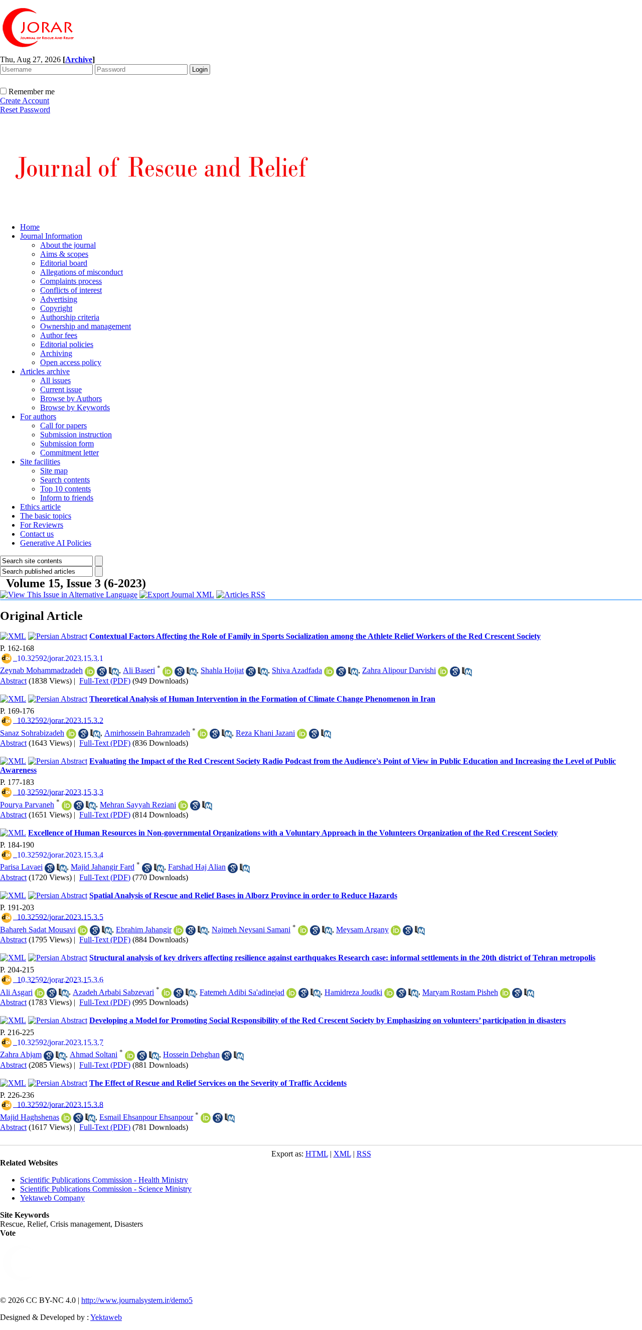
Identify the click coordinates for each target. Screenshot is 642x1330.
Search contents (65, 479)
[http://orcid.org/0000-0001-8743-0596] (167, 993)
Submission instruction (76, 434)
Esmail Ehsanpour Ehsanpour (146, 1117)
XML (342, 1153)
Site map (54, 470)
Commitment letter (69, 452)
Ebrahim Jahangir (144, 929)
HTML (316, 1153)
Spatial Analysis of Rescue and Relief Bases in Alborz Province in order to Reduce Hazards (243, 895)
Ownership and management (85, 326)
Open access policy (70, 362)
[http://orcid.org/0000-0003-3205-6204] (329, 672)
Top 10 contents (65, 488)
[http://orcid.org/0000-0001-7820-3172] (203, 734)
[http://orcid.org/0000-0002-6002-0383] (83, 930)
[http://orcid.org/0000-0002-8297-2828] (302, 734)
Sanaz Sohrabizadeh (32, 733)
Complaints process (71, 281)
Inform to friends (66, 497)
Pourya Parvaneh (27, 804)
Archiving (56, 353)
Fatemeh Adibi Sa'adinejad (242, 992)
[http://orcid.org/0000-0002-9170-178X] (71, 734)
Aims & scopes (64, 254)
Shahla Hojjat (222, 670)
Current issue (61, 389)
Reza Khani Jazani (265, 733)
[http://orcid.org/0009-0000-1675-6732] (90, 672)
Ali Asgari (16, 992)
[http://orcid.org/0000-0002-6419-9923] (389, 993)
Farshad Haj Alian (197, 867)
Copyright (56, 308)
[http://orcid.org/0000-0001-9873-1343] (291, 993)
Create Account (24, 100)
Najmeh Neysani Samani (251, 929)
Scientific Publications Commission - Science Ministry (106, 1189)
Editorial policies (66, 344)
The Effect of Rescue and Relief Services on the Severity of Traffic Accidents (218, 1083)
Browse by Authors (71, 398)
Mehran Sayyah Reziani (138, 804)
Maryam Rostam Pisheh (460, 992)
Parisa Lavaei (21, 867)
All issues (55, 380)
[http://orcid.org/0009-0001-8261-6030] (40, 993)
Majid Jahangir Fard (102, 867)
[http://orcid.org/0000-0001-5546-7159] (443, 672)
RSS (364, 1153)
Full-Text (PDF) (104, 681)
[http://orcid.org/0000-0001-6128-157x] (66, 1118)
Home (30, 227)
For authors (38, 416)
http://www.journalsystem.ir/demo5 (137, 1300)
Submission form (67, 443)
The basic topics (45, 516)
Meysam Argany (362, 929)
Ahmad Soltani (93, 1054)
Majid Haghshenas (29, 1117)
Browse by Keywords (75, 407)
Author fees (58, 335)
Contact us (37, 534)
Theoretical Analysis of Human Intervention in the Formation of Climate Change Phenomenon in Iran (262, 699)
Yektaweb (106, 1317)
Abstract (13, 681)
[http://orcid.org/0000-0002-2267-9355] (206, 1118)
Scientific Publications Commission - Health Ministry (104, 1180)
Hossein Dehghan (191, 1054)
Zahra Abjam (21, 1054)
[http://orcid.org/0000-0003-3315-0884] (168, 672)
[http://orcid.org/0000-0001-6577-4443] (396, 930)
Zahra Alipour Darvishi (399, 670)
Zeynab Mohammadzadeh (41, 670)
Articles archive (45, 371)
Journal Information (51, 236)
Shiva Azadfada (297, 670)
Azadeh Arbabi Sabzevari (113, 992)
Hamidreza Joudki (353, 992)
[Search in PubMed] (114, 672)
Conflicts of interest (71, 290)
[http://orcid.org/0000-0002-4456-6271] (303, 930)
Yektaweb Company (52, 1198)
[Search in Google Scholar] (102, 672)
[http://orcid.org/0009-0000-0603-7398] (67, 805)
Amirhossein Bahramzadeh (147, 733)
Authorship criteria (69, 317)
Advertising (58, 299)
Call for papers (63, 425)
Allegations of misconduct (81, 272)
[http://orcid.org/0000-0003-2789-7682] (130, 1056)
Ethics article (40, 507)
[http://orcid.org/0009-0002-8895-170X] (183, 805)
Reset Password (25, 109)
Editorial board (63, 263)
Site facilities (40, 461)
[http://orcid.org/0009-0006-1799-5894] (179, 930)
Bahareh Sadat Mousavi (38, 929)
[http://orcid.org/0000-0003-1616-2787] (505, 993)
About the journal (68, 245)
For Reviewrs (41, 525)
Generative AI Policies (55, 543)
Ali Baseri (139, 670)
